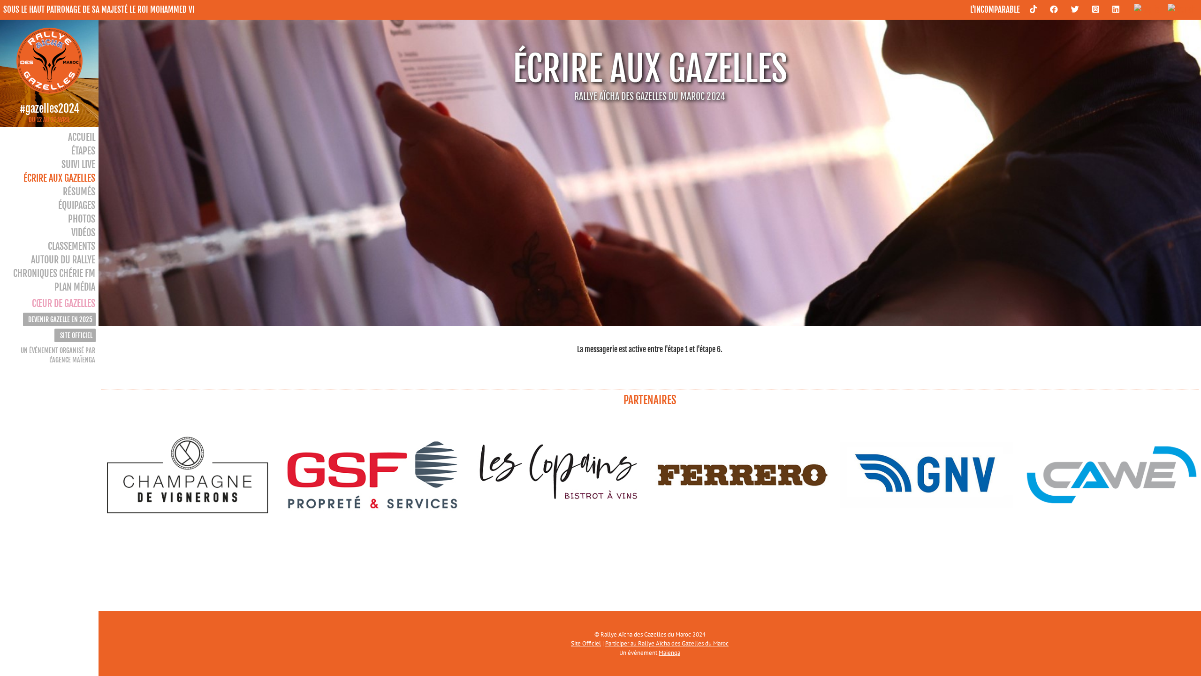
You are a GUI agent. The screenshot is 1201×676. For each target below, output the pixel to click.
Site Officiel (586, 643)
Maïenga (669, 653)
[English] (1146, 9)
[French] (1179, 9)
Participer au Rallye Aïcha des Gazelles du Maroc (667, 643)
